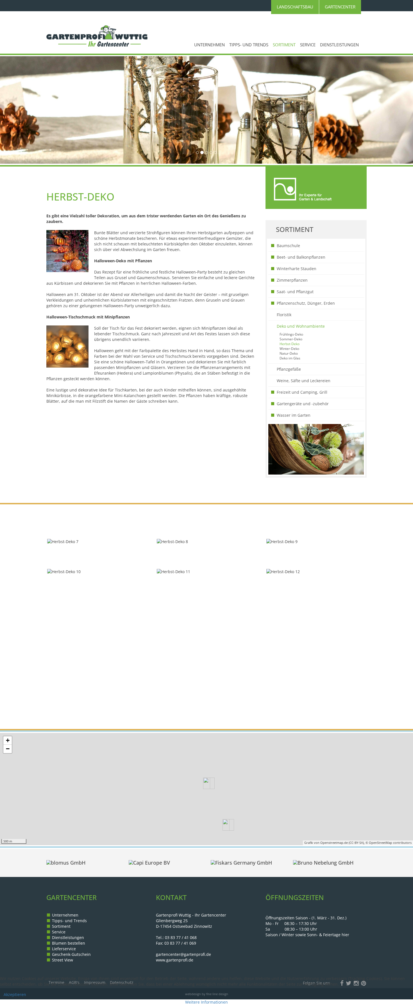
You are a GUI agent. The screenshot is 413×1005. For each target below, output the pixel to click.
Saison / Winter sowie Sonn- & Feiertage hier (307, 934)
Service (308, 45)
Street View (62, 960)
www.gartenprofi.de (174, 960)
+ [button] (8, 740)
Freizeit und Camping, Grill (302, 392)
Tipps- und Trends (248, 45)
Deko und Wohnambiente (301, 326)
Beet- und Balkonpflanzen (301, 257)
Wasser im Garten (293, 415)
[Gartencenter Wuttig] (97, 36)
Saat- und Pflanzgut (295, 291)
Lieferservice (64, 948)
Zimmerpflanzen (292, 280)
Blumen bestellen (68, 943)
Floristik (284, 314)
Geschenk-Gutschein (71, 954)
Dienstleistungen (339, 45)
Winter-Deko (289, 348)
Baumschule (288, 245)
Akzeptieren (15, 994)
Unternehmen (209, 45)
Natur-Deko (289, 353)
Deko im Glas (290, 358)
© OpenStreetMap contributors (389, 842)
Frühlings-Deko (291, 334)
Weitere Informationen (206, 1002)
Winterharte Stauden (296, 268)
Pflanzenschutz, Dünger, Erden (306, 303)
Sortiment (284, 45)
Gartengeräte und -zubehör (303, 403)
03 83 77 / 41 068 (181, 937)
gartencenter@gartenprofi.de (183, 954)
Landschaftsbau (295, 7)
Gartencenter (340, 7)
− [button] (8, 748)
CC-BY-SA (356, 842)
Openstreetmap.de (334, 842)
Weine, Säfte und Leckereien (303, 380)
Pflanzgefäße (289, 369)
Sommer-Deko (291, 339)
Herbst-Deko (289, 343)
